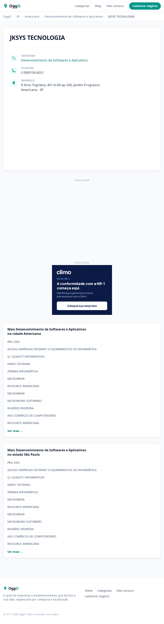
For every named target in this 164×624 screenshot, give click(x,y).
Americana (32, 16)
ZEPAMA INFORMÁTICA (22, 371)
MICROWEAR (16, 379)
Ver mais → (15, 431)
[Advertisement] (82, 211)
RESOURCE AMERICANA (23, 386)
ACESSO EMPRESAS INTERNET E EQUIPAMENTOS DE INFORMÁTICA (52, 349)
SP (18, 16)
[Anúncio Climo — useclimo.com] (82, 290)
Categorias (82, 6)
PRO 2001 (13, 342)
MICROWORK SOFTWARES (24, 401)
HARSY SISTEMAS (18, 364)
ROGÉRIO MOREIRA (20, 408)
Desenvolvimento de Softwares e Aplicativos (73, 16)
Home (89, 590)
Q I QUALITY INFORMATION (25, 356)
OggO (7, 16)
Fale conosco (115, 6)
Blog (98, 6)
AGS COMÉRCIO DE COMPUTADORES (31, 415)
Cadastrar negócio (145, 6)
